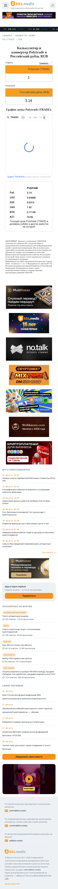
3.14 (29, 192)
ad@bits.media (15, 840)
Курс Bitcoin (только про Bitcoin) (17, 645)
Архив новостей (12, 883)
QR (6, 878)
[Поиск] (53, 5)
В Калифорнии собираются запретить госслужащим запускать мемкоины (26, 490)
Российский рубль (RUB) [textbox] (35, 92)
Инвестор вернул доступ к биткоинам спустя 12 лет (25, 523)
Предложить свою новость (29, 756)
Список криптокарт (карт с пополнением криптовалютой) (21, 630)
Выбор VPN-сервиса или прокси (17, 658)
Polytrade (32, 188)
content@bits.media (18, 825)
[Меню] (5, 5)
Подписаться (29, 595)
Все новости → (49, 552)
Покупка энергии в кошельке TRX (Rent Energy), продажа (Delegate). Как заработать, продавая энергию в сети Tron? (28, 672)
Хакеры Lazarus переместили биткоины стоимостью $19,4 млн (28, 479)
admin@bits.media (17, 810)
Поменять (44, 63)
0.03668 (31, 197)
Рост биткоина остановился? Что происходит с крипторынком (23, 513)
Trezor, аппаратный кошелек (15, 616)
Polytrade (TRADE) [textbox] (39, 69)
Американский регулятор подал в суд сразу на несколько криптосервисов (28, 533)
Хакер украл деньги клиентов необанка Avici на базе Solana (26, 502)
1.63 (29, 207)
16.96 (30, 217)
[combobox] (29, 69)
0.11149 (31, 212)
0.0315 (30, 202)
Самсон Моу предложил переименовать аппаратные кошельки (26, 545)
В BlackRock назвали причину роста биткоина (23, 722)
